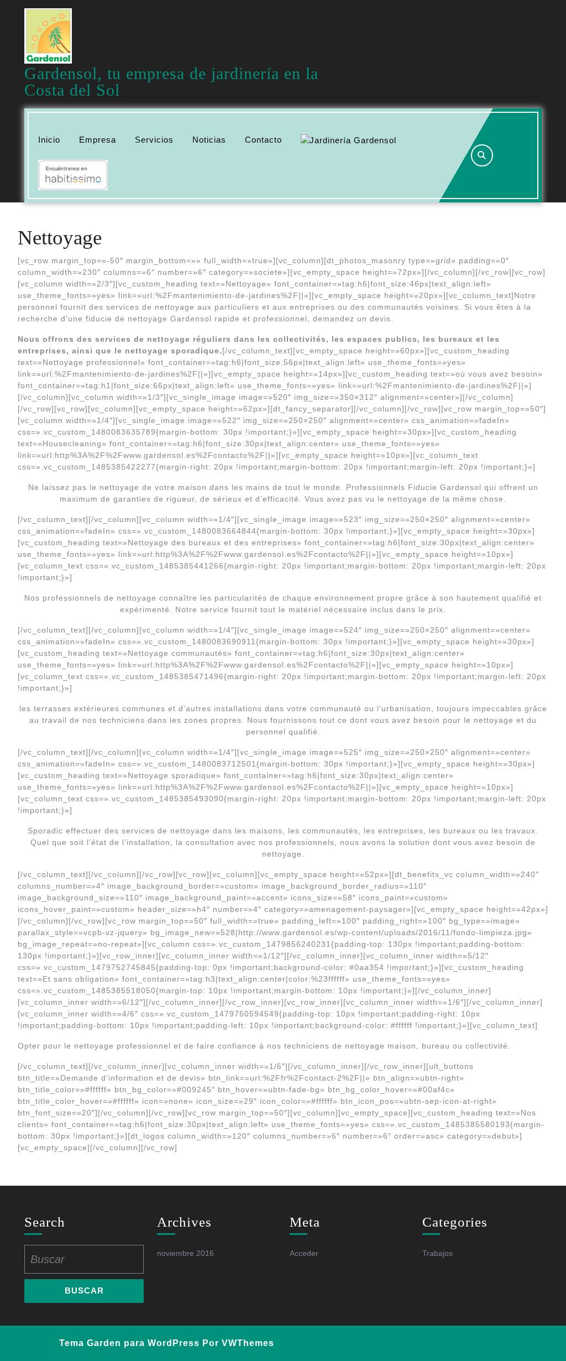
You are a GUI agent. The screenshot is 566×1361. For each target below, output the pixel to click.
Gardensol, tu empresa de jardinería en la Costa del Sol (171, 81)
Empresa (97, 139)
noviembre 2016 (185, 1253)
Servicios (154, 139)
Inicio (49, 139)
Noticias (209, 139)
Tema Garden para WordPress (129, 1343)
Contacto (263, 139)
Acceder (304, 1253)
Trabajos (437, 1253)
